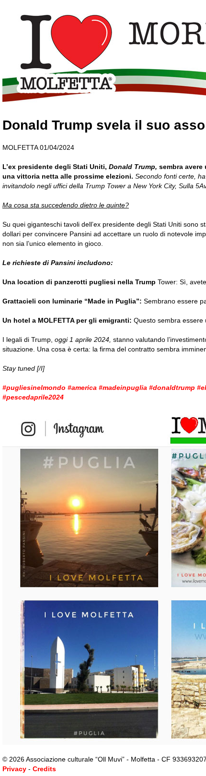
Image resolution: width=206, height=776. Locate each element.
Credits (44, 769)
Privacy (14, 769)
